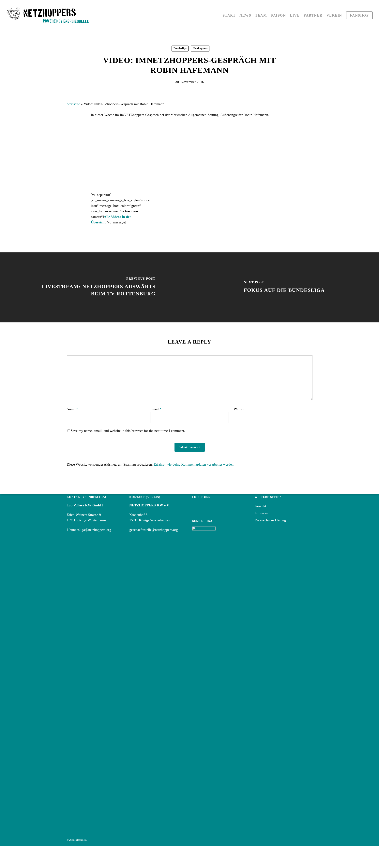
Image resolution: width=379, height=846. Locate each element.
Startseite (73, 104)
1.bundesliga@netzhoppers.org (89, 530)
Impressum (262, 513)
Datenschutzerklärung (270, 520)
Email (155, 409)
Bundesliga (180, 48)
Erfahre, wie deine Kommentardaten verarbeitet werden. (194, 464)
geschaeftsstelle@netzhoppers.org (153, 530)
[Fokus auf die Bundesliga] (284, 287)
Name (72, 409)
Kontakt (260, 506)
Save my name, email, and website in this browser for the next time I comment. (128, 431)
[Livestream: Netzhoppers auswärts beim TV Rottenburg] (95, 287)
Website (239, 409)
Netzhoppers (200, 48)
